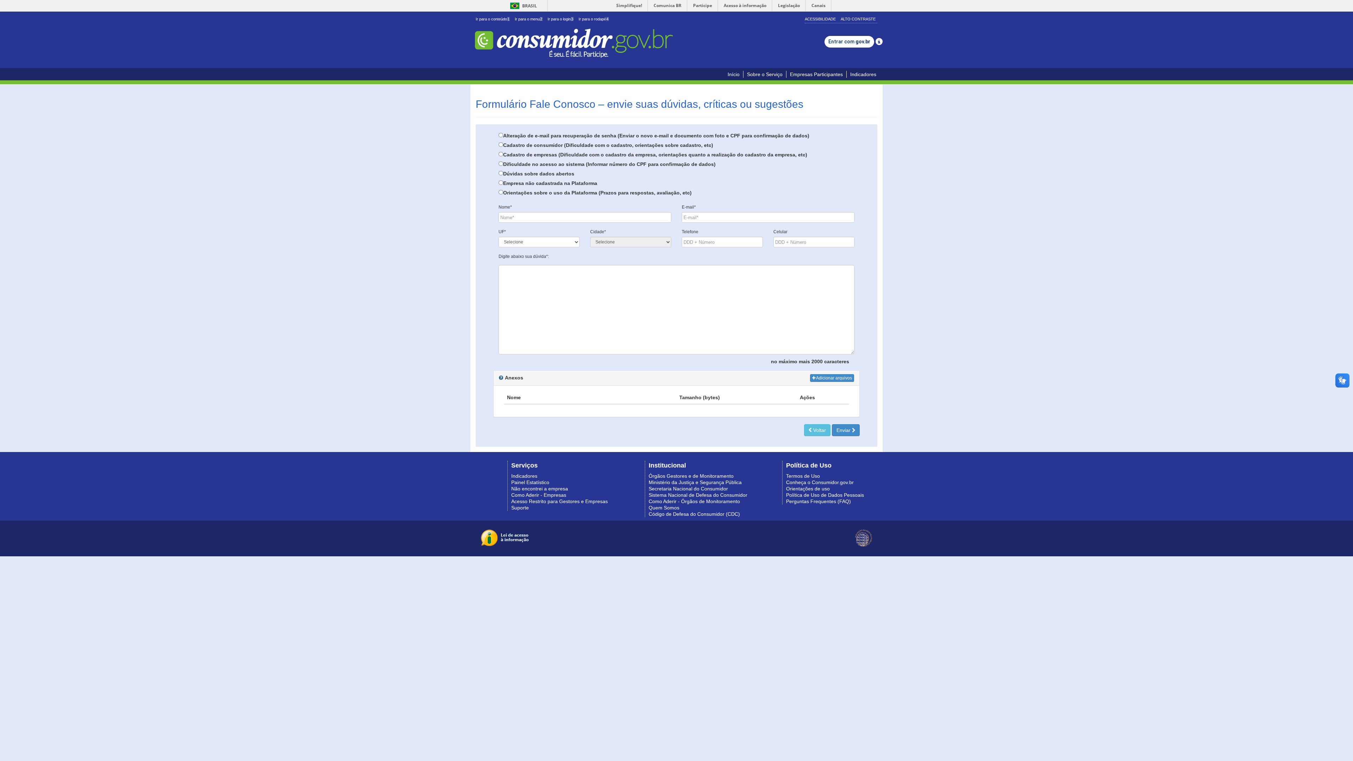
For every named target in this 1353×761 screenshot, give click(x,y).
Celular (780, 231)
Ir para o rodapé (593, 19)
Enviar (844, 430)
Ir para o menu (528, 19)
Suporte (520, 508)
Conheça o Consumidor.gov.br (820, 482)
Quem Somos (664, 508)
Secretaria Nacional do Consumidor (688, 488)
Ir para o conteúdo (492, 19)
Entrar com (849, 41)
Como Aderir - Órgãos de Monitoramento (694, 501)
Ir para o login (560, 19)
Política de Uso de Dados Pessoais (825, 495)
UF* (502, 231)
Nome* (505, 207)
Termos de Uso (803, 476)
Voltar (819, 430)
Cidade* (598, 231)
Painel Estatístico (530, 482)
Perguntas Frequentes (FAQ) (818, 501)
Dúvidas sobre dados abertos (538, 174)
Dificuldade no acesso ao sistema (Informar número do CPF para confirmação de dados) (609, 164)
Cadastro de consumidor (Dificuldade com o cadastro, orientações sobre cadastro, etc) (608, 145)
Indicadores (863, 74)
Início (734, 74)
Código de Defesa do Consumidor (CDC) (694, 514)
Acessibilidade (820, 19)
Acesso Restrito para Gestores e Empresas (559, 501)
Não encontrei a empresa (539, 488)
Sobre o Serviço (765, 74)
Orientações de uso (808, 488)
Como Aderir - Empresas (538, 495)
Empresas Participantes (816, 74)
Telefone (690, 231)
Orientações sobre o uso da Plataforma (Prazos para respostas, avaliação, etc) (597, 193)
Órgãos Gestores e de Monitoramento (691, 476)
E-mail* (689, 207)
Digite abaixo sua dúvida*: (524, 256)
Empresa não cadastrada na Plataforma (550, 183)
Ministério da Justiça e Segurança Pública (695, 482)
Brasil (522, 6)
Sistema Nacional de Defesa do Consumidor (698, 495)
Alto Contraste (858, 19)
